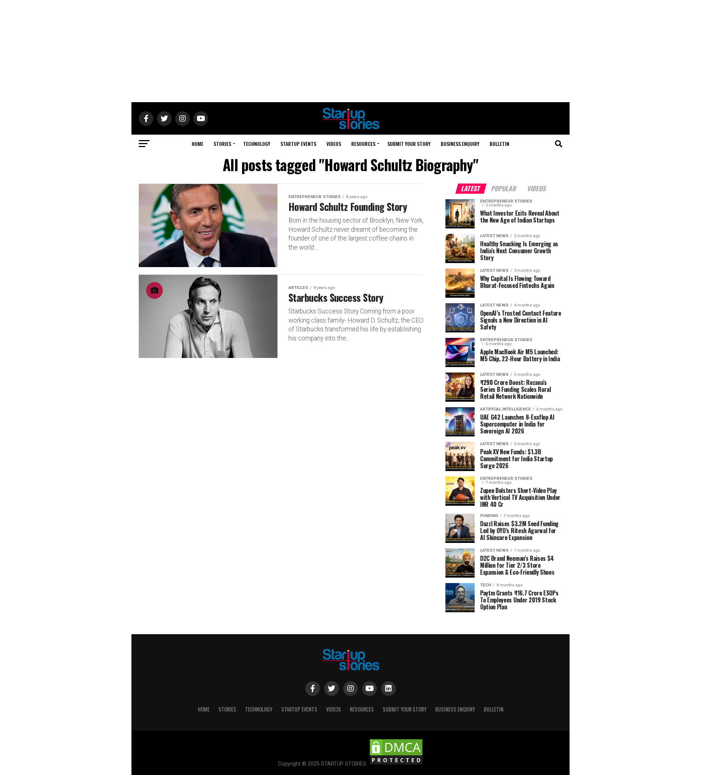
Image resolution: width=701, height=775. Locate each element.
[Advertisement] (350, 51)
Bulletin (499, 143)
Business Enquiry (460, 143)
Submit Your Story (408, 143)
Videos (333, 143)
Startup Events (298, 143)
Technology (256, 143)
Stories (222, 143)
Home (197, 143)
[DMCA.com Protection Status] (396, 764)
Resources (363, 143)
